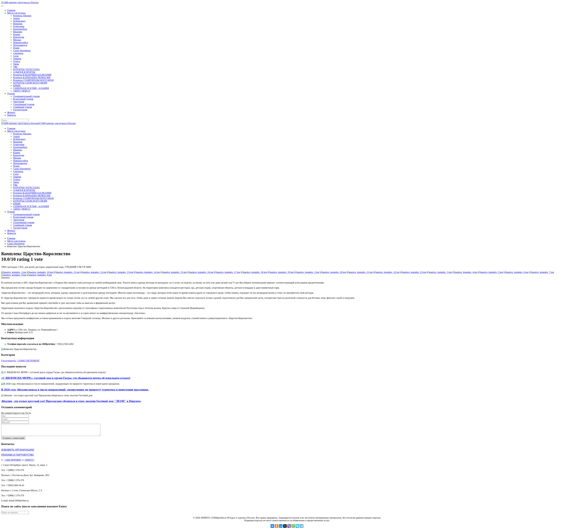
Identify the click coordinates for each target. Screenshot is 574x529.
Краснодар (18, 37)
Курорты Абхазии (22, 15)
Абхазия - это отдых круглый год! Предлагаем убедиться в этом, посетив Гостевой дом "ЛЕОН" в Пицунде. (71, 401)
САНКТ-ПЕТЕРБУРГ (28, 360)
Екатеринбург (20, 29)
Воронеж (17, 23)
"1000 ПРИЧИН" (13, 460)
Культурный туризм (23, 99)
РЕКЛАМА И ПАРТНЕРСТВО (17, 455)
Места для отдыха (16, 13)
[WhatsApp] (293, 526)
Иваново (17, 31)
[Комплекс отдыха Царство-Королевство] (13, 272)
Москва (17, 40)
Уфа (15, 66)
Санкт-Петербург (22, 50)
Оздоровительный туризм (26, 96)
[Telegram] (301, 526)
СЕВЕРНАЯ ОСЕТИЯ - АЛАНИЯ (31, 88)
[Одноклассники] (276, 526)
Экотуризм (18, 101)
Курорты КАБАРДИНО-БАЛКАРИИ (32, 74)
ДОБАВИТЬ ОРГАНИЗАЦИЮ (17, 449)
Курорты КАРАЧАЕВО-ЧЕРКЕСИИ (31, 77)
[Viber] (289, 526)
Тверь (16, 64)
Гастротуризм (20, 109)
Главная (11, 10)
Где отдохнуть (8, 360)
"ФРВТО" (29, 460)
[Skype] (297, 526)
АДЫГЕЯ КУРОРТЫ (24, 72)
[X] (285, 526)
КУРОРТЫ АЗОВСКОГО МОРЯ (30, 83)
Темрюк (17, 58)
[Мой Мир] (281, 526)
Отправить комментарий (13, 438)
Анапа (16, 18)
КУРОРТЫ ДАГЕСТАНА (26, 69)
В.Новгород (19, 21)
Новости (11, 115)
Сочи (16, 56)
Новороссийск (20, 42)
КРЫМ (16, 85)
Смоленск (18, 53)
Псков (16, 48)
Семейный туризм (22, 107)
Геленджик (18, 26)
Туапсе (16, 61)
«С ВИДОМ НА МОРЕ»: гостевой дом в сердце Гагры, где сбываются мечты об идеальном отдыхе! (65, 378)
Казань (16, 34)
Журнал (11, 112)
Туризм (11, 93)
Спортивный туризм (23, 104)
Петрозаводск (20, 45)
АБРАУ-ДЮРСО (21, 91)
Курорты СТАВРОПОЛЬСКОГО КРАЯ (33, 80)
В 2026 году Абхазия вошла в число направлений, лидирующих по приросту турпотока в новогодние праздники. (75, 389)
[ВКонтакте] (272, 526)
